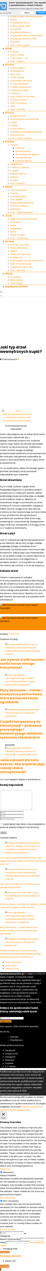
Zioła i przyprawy (18, 102)
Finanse (9, 112)
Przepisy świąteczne (20, 87)
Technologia (16, 283)
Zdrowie (9, 241)
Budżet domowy (18, 115)
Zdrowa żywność (18, 99)
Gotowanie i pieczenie (21, 80)
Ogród (13, 19)
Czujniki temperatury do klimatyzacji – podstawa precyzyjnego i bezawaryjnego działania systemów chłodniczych (21, 729)
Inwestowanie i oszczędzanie (24, 119)
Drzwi (16, 634)
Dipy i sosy (15, 74)
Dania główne (17, 71)
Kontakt (14, 1036)
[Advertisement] (23, 321)
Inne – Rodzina (17, 183)
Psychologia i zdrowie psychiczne (26, 260)
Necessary (8, 1172)
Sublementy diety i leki (21, 267)
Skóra (13, 231)
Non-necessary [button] (8, 1197)
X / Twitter (10, 1066)
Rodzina (9, 141)
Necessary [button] (5, 1169)
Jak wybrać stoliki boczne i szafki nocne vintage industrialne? (22, 663)
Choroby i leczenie (19, 244)
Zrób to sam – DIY (19, 58)
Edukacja (19, 148)
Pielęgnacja (16, 228)
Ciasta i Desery (17, 67)
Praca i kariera (17, 128)
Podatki (14, 125)
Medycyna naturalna (20, 254)
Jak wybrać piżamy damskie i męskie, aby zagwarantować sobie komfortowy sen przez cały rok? (22, 861)
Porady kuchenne (19, 83)
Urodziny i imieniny (19, 205)
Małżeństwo (16, 164)
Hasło (2, 1242)
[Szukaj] (25, 1233)
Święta (9, 186)
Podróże (14, 51)
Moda (13, 225)
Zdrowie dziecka (23, 157)
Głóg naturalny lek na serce (16, 612)
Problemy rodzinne (19, 167)
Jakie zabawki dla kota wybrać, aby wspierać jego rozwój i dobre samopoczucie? (22, 766)
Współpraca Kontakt (16, 286)
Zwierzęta (15, 41)
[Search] (1, 295)
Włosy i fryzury (17, 234)
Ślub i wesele (16, 199)
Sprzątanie (15, 29)
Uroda (8, 215)
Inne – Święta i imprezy (21, 212)
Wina (12, 106)
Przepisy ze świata (19, 90)
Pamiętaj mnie (10, 1248)
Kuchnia (9, 64)
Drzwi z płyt (11, 965)
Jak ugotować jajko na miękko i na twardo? (21, 627)
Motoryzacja (16, 280)
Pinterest (9, 1060)
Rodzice (14, 177)
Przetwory (15, 93)
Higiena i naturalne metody (23, 218)
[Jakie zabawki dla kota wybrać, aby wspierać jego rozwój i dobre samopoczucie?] (23, 754)
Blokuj (27, 13)
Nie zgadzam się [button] (21, 1109)
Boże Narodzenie (18, 190)
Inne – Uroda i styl (19, 238)
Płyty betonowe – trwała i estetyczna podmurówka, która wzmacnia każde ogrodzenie (21, 696)
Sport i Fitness (17, 54)
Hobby (8, 48)
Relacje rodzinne (18, 173)
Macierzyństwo (23, 151)
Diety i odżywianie (19, 247)
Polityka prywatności (31, 1106)
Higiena (14, 251)
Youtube (9, 1063)
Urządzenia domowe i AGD (23, 38)
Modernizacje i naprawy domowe (26, 16)
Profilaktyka (16, 257)
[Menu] (1, 292)
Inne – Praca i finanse (21, 138)
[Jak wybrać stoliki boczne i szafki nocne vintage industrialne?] (23, 654)
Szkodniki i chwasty (19, 32)
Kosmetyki (15, 222)
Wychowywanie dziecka (27, 154)
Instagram (10, 1056)
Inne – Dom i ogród (19, 45)
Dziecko (14, 144)
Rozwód (14, 180)
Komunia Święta (18, 196)
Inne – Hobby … (17, 61)
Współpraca (16, 1040)
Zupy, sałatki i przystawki (22, 96)
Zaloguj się (5, 1252)
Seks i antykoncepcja (20, 263)
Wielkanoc (15, 209)
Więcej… (9, 273)
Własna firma (17, 135)
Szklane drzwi (12, 968)
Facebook (10, 1050)
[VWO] (9, 13)
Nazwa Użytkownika (10, 1239)
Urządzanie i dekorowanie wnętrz (26, 35)
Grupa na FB (11, 1053)
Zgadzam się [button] (6, 1109)
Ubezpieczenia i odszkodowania (26, 131)
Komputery (16, 276)
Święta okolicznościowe (22, 202)
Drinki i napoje (17, 77)
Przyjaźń (14, 170)
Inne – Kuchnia (17, 109)
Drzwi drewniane (13, 962)
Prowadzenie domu (19, 22)
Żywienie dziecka (23, 160)
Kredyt (13, 122)
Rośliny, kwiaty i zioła (20, 25)
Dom (11, 634)
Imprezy (14, 193)
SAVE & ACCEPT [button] (8, 1229)
